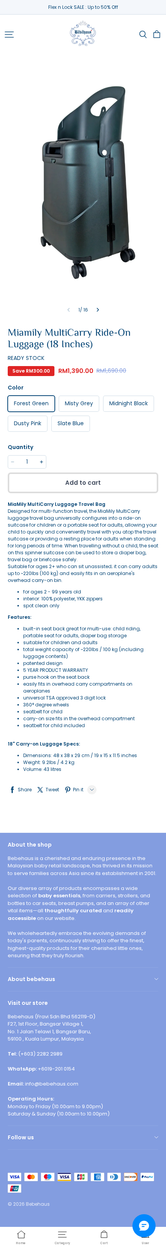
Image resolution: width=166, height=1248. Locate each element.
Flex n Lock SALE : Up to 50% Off (83, 7)
